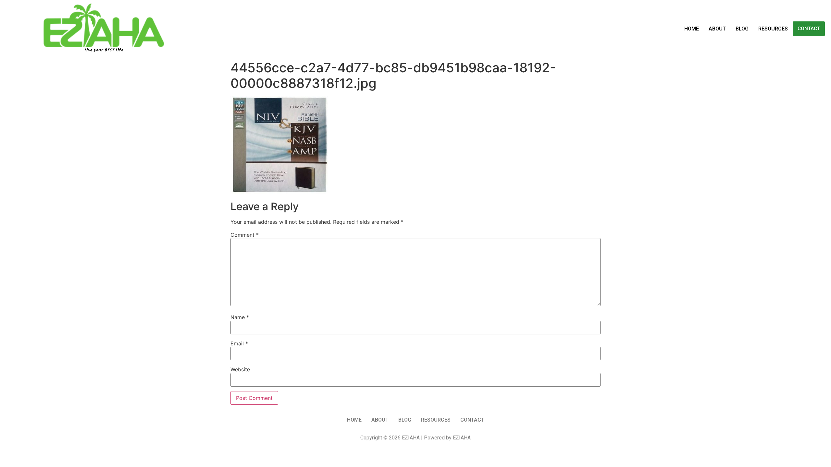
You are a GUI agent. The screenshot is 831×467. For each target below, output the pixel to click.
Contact (809, 28)
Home (691, 29)
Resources (773, 29)
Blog (742, 29)
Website (240, 369)
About (717, 29)
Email (239, 343)
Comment (244, 234)
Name (239, 317)
